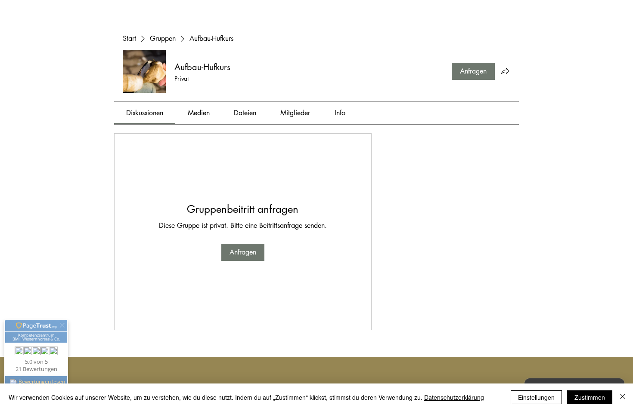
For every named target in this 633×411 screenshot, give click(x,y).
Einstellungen (536, 397)
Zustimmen (589, 397)
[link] (144, 112)
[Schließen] (622, 397)
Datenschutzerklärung (454, 397)
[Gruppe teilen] (505, 71)
